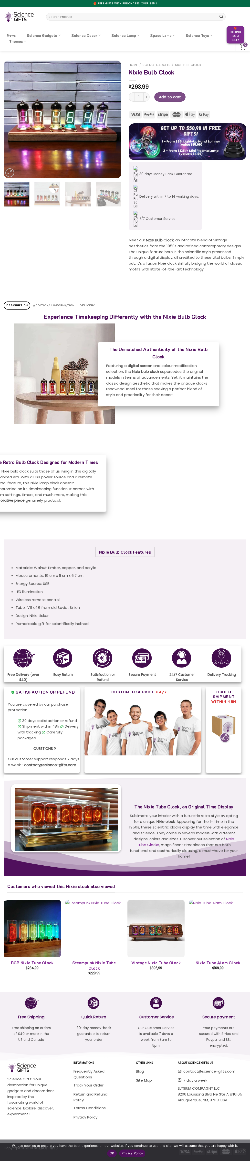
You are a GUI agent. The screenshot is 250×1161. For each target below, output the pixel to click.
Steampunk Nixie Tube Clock (94, 965)
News (11, 35)
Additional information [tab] (53, 305)
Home (133, 65)
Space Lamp (161, 35)
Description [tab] (17, 305)
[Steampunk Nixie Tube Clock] (94, 928)
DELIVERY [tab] (87, 305)
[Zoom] (9, 172)
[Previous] (12, 119)
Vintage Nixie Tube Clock (156, 962)
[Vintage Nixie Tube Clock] (156, 928)
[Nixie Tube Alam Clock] (217, 928)
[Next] (112, 119)
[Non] (243, 1152)
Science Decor (84, 35)
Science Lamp (123, 35)
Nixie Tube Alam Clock (218, 962)
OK (112, 1153)
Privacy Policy (132, 1153)
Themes (16, 41)
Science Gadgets (42, 35)
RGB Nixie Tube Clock (32, 962)
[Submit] (221, 17)
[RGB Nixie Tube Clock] (32, 928)
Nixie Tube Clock (188, 65)
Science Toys (197, 35)
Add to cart (170, 96)
